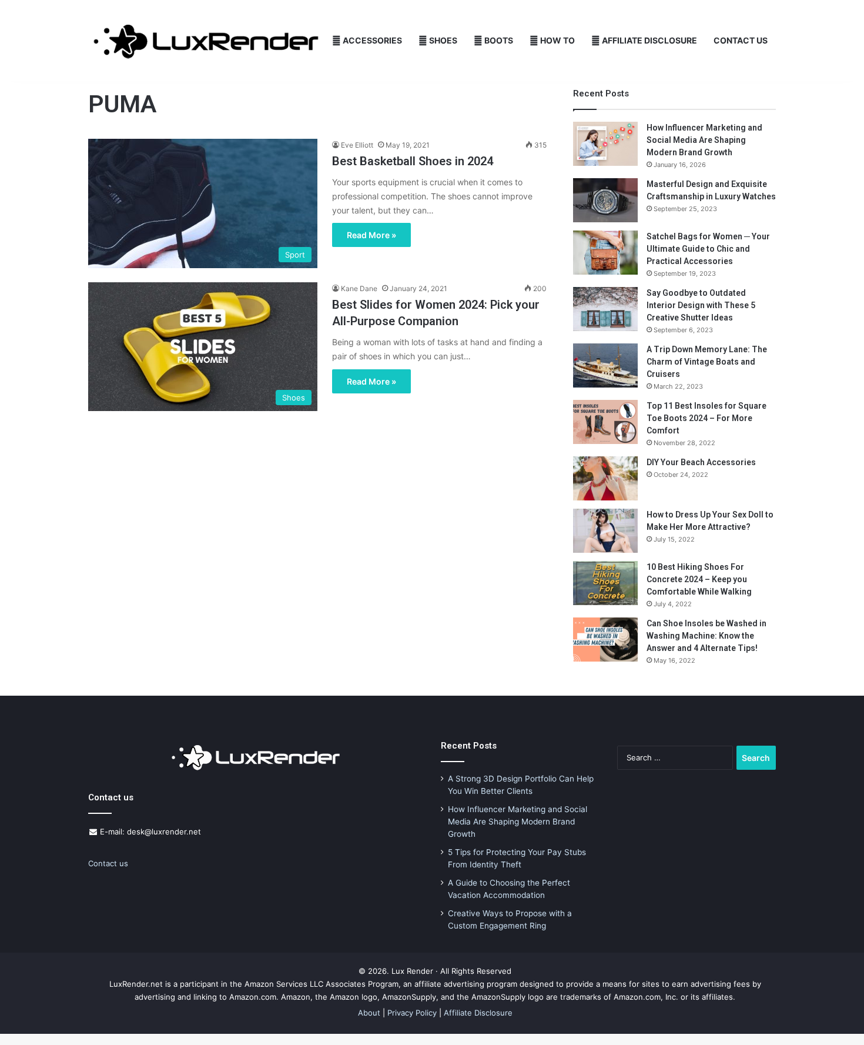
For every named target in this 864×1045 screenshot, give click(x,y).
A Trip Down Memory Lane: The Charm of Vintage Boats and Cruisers (707, 362)
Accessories (371, 40)
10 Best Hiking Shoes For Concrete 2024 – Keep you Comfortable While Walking (699, 579)
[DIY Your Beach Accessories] (605, 478)
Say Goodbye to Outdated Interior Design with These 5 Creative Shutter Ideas (701, 305)
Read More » (371, 235)
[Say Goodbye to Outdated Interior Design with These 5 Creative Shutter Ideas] (605, 309)
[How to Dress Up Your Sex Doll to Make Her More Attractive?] (605, 531)
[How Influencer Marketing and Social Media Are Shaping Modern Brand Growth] (605, 144)
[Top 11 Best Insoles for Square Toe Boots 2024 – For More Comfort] (605, 422)
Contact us (108, 863)
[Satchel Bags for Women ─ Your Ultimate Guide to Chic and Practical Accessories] (605, 253)
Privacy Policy (412, 1012)
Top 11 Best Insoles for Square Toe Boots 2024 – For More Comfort (706, 418)
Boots (498, 40)
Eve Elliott (357, 145)
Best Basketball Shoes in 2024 (412, 161)
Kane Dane (359, 288)
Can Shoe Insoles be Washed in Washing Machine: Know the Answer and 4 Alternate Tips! (706, 636)
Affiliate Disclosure (648, 40)
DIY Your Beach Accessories (701, 462)
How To (556, 40)
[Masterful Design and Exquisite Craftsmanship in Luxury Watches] (605, 200)
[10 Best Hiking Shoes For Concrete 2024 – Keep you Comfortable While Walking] (605, 583)
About (369, 1012)
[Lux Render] (206, 41)
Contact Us (741, 40)
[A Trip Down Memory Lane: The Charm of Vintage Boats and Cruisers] (605, 365)
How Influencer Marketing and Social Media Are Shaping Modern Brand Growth (704, 140)
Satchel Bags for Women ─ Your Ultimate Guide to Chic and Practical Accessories (708, 249)
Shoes (442, 40)
